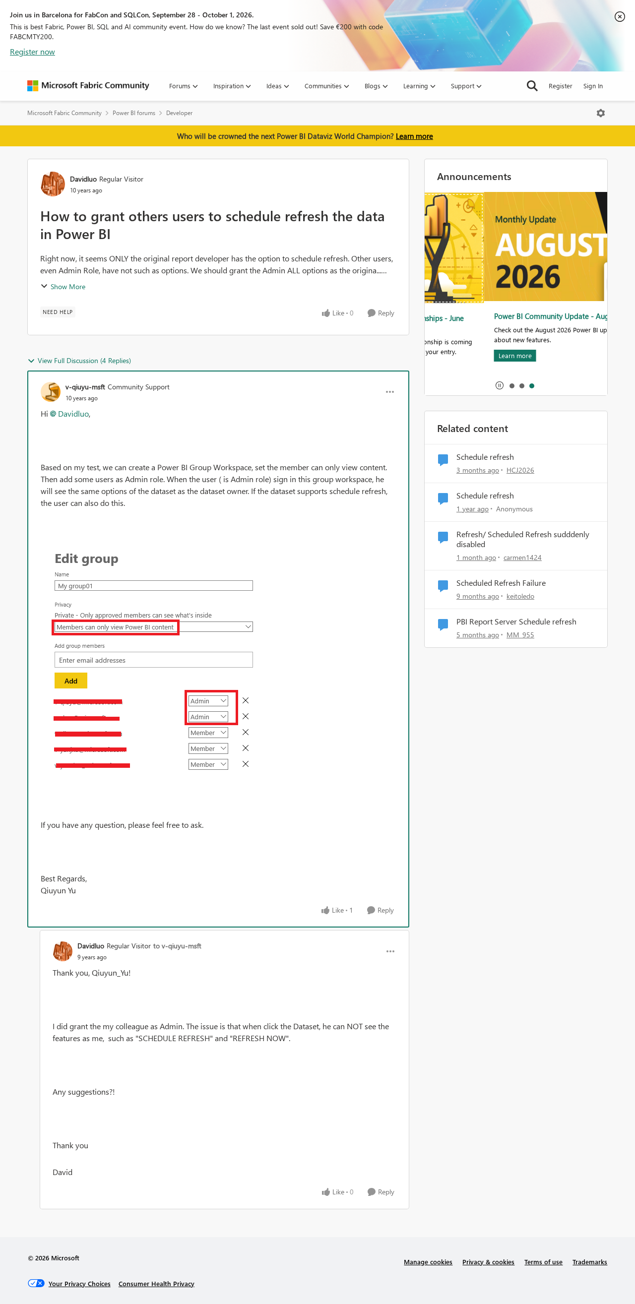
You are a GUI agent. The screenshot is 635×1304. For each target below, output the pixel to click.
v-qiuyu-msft (85, 386)
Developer (179, 113)
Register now (32, 51)
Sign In (593, 85)
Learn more (414, 136)
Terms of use (543, 1261)
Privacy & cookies (488, 1261)
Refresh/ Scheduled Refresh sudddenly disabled (522, 539)
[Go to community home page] (88, 85)
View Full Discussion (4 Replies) (84, 360)
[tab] (511, 385)
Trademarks (589, 1261)
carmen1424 (523, 557)
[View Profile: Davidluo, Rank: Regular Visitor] (52, 184)
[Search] (532, 86)
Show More (68, 286)
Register (560, 85)
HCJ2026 (520, 470)
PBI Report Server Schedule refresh (516, 621)
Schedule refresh (485, 457)
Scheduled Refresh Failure (501, 583)
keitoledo (520, 596)
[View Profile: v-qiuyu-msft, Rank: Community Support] (51, 392)
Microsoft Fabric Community (64, 113)
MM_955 (520, 634)
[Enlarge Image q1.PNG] (151, 664)
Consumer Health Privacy (156, 1283)
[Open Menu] (601, 113)
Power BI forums (134, 113)
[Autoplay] (500, 385)
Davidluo (83, 179)
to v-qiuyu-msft (177, 945)
